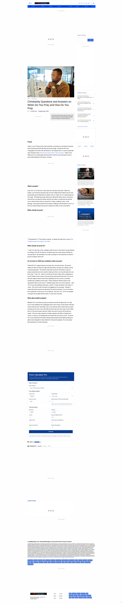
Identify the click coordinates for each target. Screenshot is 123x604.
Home (29, 98)
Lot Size (30, 414)
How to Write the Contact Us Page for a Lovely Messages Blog (85, 216)
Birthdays (40, 560)
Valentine (81, 597)
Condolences (58, 560)
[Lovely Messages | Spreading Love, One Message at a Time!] (42, 4)
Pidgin (66, 562)
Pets (63, 562)
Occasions (53, 562)
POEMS (89, 6)
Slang (73, 597)
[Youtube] (86, 3)
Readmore (91, 184)
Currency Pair (31, 393)
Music (49, 562)
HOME (30, 6)
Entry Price (31, 409)
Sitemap (60, 598)
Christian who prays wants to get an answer (52, 153)
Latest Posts (32, 501)
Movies (45, 562)
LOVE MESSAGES (37, 6)
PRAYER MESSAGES (65, 6)
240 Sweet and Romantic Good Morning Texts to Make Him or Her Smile (86, 196)
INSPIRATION (82, 6)
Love (32, 562)
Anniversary (30, 560)
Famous (80, 560)
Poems (69, 562)
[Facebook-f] (84, 3)
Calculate (51, 431)
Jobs (29, 562)
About (55, 593)
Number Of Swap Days (55, 425)
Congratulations (65, 560)
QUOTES (74, 6)
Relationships (87, 562)
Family (76, 560)
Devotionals (34, 98)
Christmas (53, 560)
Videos (85, 597)
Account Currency (32, 399)
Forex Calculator (32, 385)
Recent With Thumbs (83, 126)
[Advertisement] (61, 21)
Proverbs (78, 562)
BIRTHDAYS (46, 6)
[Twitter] (88, 3)
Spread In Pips (32, 420)
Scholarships (30, 564)
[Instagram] (82, 3)
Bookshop (48, 560)
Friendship (85, 560)
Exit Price (53, 409)
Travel (76, 597)
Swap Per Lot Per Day (33, 425)
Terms (55, 598)
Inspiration (90, 560)
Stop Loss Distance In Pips (56, 414)
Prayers (73, 562)
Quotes (82, 562)
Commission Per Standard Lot (57, 420)
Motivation (41, 562)
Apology (35, 560)
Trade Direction (54, 393)
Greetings (83, 593)
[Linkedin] (79, 3)
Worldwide (89, 597)
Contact (60, 593)
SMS (70, 597)
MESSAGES (55, 6)
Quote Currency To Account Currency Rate (59, 399)
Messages (36, 562)
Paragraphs (58, 562)
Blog (44, 560)
